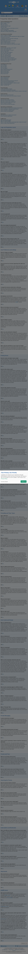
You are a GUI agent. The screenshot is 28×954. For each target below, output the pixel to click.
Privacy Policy (4, 478)
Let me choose (4, 481)
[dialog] (14, 477)
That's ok (23, 481)
